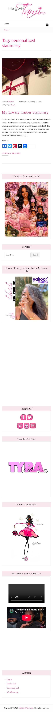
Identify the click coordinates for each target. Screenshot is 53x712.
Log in (9, 680)
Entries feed (11, 684)
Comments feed (13, 688)
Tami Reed (11, 101)
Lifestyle (13, 105)
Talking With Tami (26, 708)
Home (6, 30)
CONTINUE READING (11, 153)
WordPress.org (12, 692)
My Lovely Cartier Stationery (25, 112)
